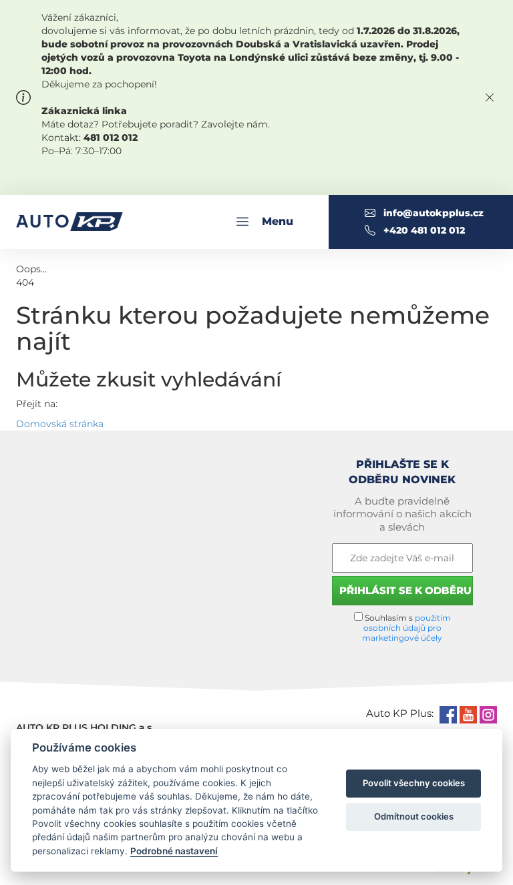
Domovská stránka (60, 424)
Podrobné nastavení (174, 851)
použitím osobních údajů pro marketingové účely (406, 628)
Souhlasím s (406, 628)
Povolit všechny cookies (414, 783)
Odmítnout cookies (414, 816)
